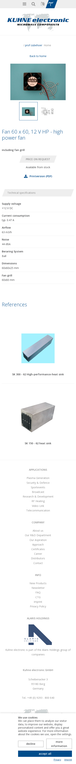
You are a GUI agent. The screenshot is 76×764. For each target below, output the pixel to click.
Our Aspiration (38, 540)
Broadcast (38, 492)
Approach (38, 544)
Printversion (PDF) (41, 176)
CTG (38, 597)
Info (38, 575)
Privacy (57, 759)
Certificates (38, 549)
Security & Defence (38, 482)
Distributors (38, 558)
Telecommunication (38, 510)
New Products (38, 583)
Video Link (38, 506)
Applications (38, 469)
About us (38, 530)
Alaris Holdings (38, 618)
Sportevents (38, 487)
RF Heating (38, 501)
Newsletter (38, 588)
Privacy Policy (38, 606)
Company (38, 522)
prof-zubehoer (33, 45)
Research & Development (38, 496)
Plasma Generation (38, 478)
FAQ (38, 592)
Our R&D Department (38, 535)
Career (38, 553)
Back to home (38, 56)
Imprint (38, 601)
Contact (38, 563)
